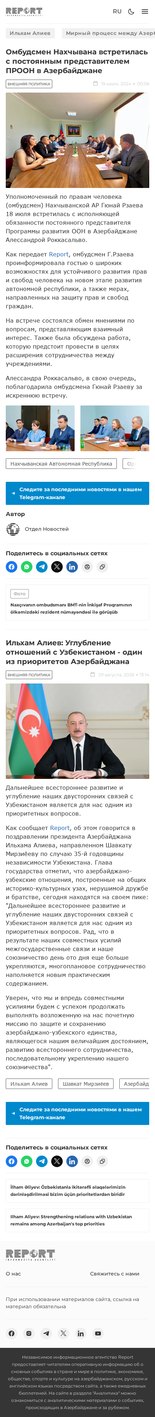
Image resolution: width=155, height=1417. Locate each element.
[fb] (11, 567)
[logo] (24, 11)
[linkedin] (72, 567)
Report (58, 254)
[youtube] (98, 1333)
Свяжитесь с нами (115, 1273)
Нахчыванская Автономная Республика (61, 464)
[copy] (102, 567)
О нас (13, 1273)
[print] (87, 567)
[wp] (26, 567)
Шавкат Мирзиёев (86, 1084)
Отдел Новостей (47, 529)
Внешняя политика (29, 84)
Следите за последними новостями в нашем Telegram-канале (80, 493)
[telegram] (42, 567)
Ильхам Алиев (30, 33)
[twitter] (57, 567)
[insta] (29, 1333)
